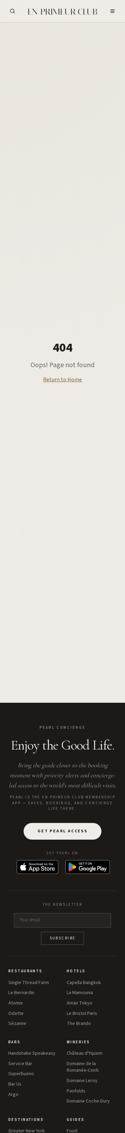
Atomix (15, 1003)
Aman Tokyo (79, 1003)
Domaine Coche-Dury (88, 1101)
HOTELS (76, 971)
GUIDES (76, 1119)
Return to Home (62, 379)
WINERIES (78, 1042)
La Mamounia (80, 993)
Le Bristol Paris (82, 1013)
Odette (16, 1013)
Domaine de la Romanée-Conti (83, 1067)
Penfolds (76, 1091)
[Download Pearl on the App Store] (37, 867)
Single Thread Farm (28, 983)
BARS (14, 1042)
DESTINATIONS (26, 1119)
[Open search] (12, 11)
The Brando (79, 1023)
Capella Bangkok (84, 983)
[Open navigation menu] (112, 11)
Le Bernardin (21, 993)
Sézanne (17, 1023)
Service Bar (20, 1064)
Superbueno (21, 1074)
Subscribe (63, 938)
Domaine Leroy (82, 1081)
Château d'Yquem (84, 1053)
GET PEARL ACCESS (63, 831)
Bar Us (15, 1084)
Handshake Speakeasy (32, 1053)
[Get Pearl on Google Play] (87, 867)
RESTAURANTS (25, 971)
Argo (13, 1094)
